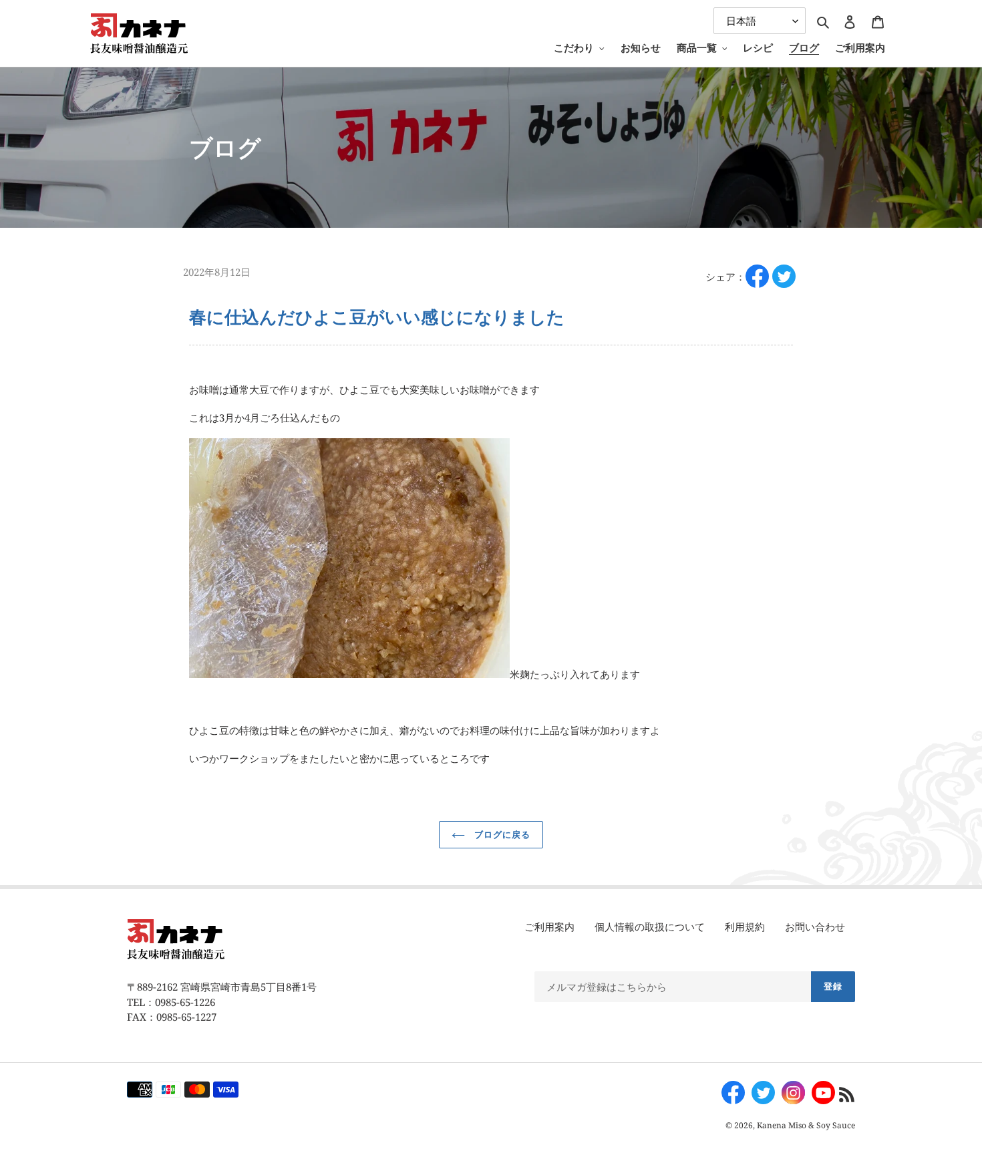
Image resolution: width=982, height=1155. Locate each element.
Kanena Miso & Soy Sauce (806, 1125)
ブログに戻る (501, 834)
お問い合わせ (815, 926)
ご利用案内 (549, 926)
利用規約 (745, 926)
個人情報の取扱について (650, 926)
